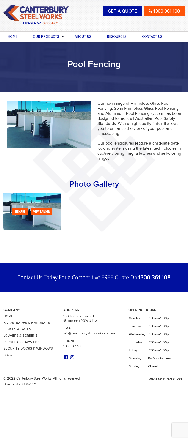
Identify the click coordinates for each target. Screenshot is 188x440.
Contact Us (152, 37)
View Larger (41, 211)
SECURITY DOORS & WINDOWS (28, 348)
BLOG (7, 355)
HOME (8, 316)
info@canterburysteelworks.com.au (89, 333)
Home (12, 37)
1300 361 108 (154, 277)
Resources (117, 37)
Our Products (46, 37)
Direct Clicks (172, 379)
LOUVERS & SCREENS (20, 335)
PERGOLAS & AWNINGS (21, 342)
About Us (83, 37)
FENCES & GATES (17, 329)
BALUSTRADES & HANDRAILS (26, 323)
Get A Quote (122, 11)
